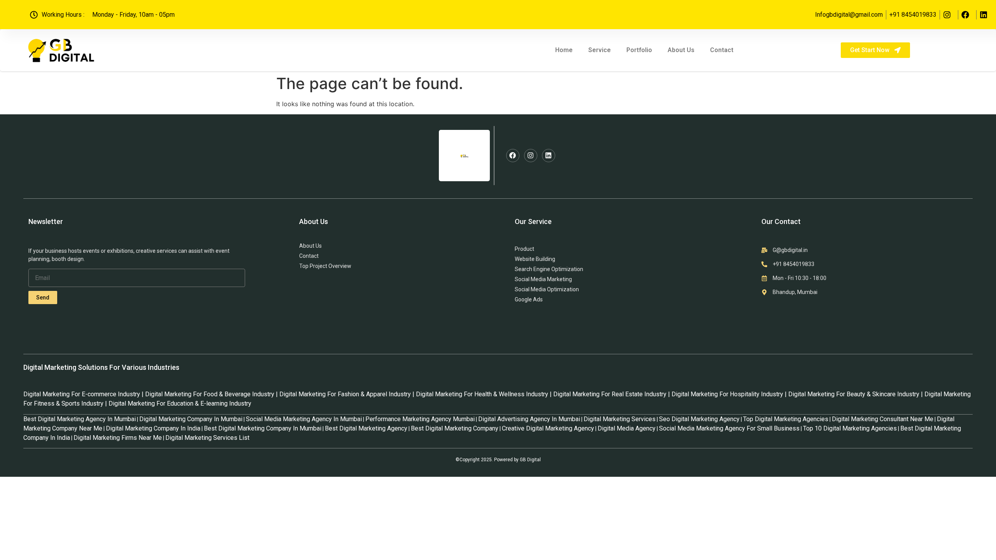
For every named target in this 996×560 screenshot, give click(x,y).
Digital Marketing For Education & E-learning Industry (180, 403)
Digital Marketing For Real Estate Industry (609, 394)
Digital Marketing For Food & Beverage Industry (209, 394)
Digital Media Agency (627, 428)
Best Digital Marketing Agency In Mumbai (79, 419)
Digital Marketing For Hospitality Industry (727, 394)
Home (564, 50)
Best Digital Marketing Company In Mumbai (262, 428)
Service (599, 50)
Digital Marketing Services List (207, 437)
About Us (681, 50)
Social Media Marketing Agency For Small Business (729, 428)
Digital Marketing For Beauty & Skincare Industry (853, 394)
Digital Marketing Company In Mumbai (190, 419)
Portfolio (639, 50)
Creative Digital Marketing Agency (548, 428)
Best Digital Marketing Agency (366, 428)
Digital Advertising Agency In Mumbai (529, 419)
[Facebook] (512, 155)
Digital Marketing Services (620, 419)
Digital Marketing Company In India (153, 428)
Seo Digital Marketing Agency (699, 419)
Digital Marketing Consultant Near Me (882, 419)
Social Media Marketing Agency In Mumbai (304, 419)
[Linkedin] (548, 155)
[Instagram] (530, 155)
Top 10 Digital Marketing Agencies (850, 428)
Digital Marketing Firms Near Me (118, 437)
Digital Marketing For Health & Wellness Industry (482, 394)
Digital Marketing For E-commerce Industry (81, 394)
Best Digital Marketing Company (454, 428)
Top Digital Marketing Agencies (785, 419)
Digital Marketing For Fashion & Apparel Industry (345, 394)
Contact (721, 50)
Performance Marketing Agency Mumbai (420, 419)
